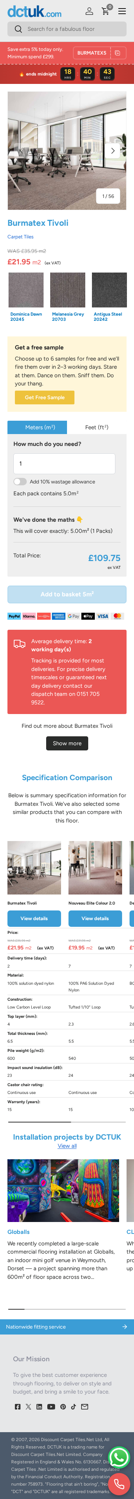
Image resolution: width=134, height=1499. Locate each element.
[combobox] (67, 29)
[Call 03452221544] (119, 1484)
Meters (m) (40, 427)
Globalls (18, 1231)
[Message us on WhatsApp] (119, 1457)
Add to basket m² (67, 594)
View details (34, 918)
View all (67, 1146)
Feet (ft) (96, 427)
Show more (67, 743)
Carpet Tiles (20, 236)
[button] (106, 11)
